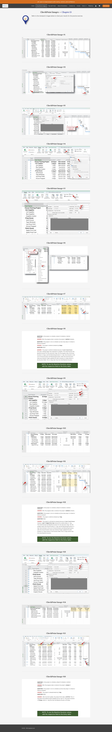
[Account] (95, 6)
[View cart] (99, 6)
